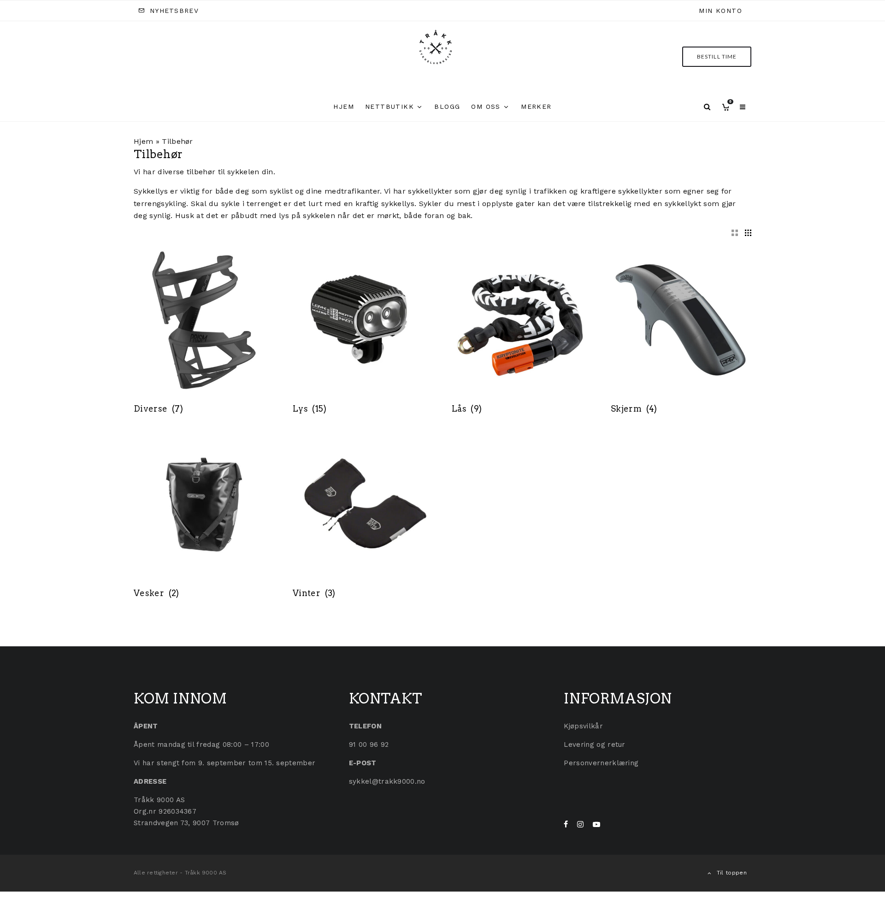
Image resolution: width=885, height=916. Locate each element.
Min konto (720, 10)
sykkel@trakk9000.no (387, 781)
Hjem (343, 106)
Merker (536, 106)
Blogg (447, 106)
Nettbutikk (389, 106)
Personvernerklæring (601, 763)
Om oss (485, 106)
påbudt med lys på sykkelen (283, 215)
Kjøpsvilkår (583, 726)
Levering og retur (594, 744)
